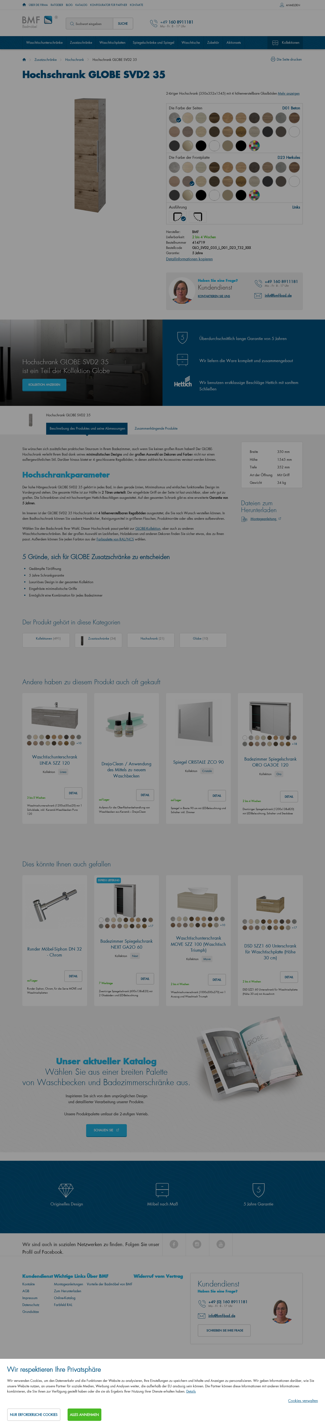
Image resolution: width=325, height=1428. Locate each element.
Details (191, 1391)
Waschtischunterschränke (44, 42)
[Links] (178, 217)
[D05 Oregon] (201, 118)
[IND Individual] (254, 145)
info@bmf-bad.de (278, 295)
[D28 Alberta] (254, 131)
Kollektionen (290, 42)
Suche (123, 23)
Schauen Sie (104, 1130)
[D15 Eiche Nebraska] (241, 118)
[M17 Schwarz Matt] (241, 195)
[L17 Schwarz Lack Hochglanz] (201, 145)
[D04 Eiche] (187, 118)
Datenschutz (30, 1304)
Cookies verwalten (303, 1400)
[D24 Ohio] (201, 131)
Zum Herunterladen (67, 1291)
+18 (294, 744)
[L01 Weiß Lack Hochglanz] (294, 131)
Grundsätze (30, 1311)
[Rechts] (198, 217)
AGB (25, 1291)
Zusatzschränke (81, 42)
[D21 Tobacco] (294, 118)
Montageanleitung (264, 518)
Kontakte (136, 5)
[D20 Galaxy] (281, 118)
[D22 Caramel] (174, 131)
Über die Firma (38, 5)
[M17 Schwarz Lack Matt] (241, 145)
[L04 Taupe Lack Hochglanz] (187, 145)
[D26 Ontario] (227, 131)
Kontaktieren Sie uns (214, 296)
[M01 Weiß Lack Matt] (214, 145)
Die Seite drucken (289, 59)
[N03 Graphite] (267, 131)
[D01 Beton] (174, 118)
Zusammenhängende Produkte (156, 428)
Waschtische (191, 42)
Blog (69, 5)
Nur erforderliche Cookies (34, 1414)
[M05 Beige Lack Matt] (227, 145)
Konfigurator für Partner (108, 5)
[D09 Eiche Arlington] (227, 118)
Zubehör (213, 42)
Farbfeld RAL (63, 1304)
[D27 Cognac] (241, 131)
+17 (150, 926)
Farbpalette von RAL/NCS (115, 539)
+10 (78, 743)
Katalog (81, 5)
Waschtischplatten (112, 42)
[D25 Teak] (214, 131)
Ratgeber (57, 5)
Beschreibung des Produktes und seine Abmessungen (87, 428)
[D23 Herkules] (187, 131)
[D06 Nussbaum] (214, 118)
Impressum (30, 1298)
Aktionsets (234, 42)
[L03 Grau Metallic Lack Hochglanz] (174, 145)
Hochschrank (74, 59)
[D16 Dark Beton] (254, 118)
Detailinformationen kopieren (189, 258)
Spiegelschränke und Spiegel (153, 42)
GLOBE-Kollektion (147, 528)
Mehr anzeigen (289, 93)
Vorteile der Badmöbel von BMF (110, 1284)
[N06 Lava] (281, 131)
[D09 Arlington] (227, 167)
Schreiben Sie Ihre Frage (225, 1330)
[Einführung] (24, 59)
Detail (73, 793)
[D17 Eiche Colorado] (267, 118)
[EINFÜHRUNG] (24, 5)
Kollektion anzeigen (44, 384)
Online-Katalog (64, 1298)
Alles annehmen (84, 1414)
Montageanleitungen (68, 1284)
